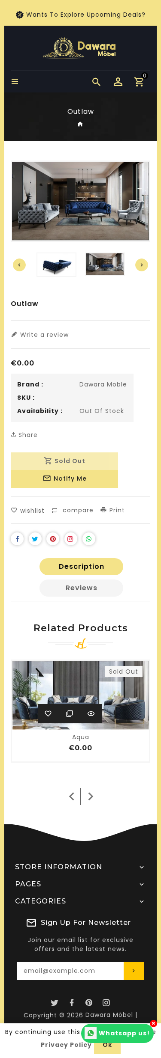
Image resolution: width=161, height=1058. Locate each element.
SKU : (26, 397)
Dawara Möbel (109, 1014)
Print (116, 510)
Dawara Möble (103, 384)
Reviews (81, 588)
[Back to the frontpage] (80, 124)
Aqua (80, 737)
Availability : (40, 411)
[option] (105, 264)
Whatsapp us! (124, 1033)
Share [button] (27, 435)
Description (81, 566)
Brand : (30, 384)
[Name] (134, 971)
